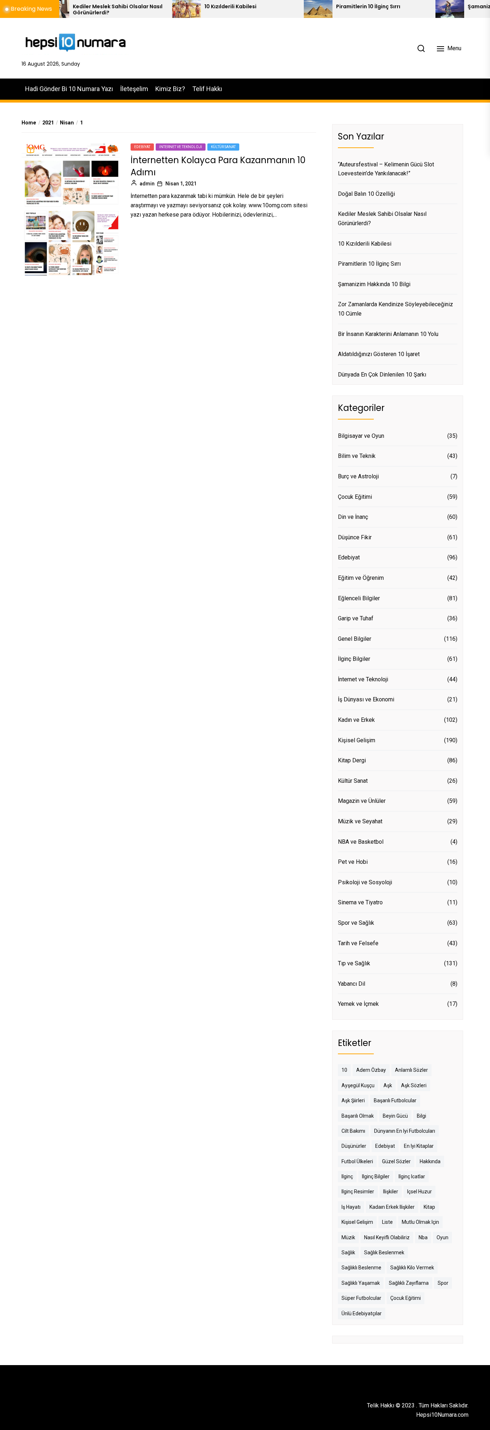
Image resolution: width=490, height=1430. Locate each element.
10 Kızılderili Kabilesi (199, 7)
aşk (387, 1085)
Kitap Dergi (352, 760)
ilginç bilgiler (376, 1176)
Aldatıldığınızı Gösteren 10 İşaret (379, 354)
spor (443, 1283)
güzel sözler (396, 1161)
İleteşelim (134, 89)
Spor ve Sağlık (356, 922)
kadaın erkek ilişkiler (392, 1207)
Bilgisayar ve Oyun (361, 435)
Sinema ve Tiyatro (360, 902)
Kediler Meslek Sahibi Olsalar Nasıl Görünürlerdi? (86, 10)
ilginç (347, 1176)
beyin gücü (395, 1116)
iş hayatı (351, 1207)
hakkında (430, 1161)
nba (423, 1237)
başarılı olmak (357, 1116)
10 (344, 1070)
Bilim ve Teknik (357, 456)
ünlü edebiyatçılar (361, 1313)
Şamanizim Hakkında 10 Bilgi (374, 284)
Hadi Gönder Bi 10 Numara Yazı (69, 89)
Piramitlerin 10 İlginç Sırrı (337, 7)
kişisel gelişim (357, 1222)
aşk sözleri (414, 1085)
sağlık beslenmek (384, 1252)
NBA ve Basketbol (360, 841)
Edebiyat (142, 147)
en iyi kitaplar (419, 1146)
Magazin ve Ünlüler (362, 800)
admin (147, 183)
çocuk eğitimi (405, 1298)
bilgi (421, 1116)
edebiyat (385, 1146)
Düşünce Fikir (355, 537)
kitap (429, 1207)
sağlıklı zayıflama (409, 1283)
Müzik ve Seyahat (360, 821)
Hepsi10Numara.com (442, 1414)
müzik (348, 1237)
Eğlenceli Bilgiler (359, 598)
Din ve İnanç (353, 516)
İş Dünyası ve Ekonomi (366, 699)
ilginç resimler (357, 1191)
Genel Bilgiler (354, 638)
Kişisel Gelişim (356, 740)
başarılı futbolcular (395, 1100)
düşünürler (353, 1146)
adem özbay (371, 1070)
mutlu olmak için (420, 1222)
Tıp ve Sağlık (354, 963)
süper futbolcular (361, 1298)
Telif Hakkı (207, 89)
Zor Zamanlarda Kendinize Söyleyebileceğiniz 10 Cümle (395, 309)
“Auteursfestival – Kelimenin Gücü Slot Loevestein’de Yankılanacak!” (386, 169)
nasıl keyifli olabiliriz (387, 1237)
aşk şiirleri (353, 1100)
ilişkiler (390, 1191)
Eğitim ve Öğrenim (361, 577)
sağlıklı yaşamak (360, 1283)
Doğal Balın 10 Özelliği (366, 193)
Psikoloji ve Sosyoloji (365, 882)
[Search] (421, 48)
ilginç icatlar (412, 1176)
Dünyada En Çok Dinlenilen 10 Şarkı (382, 374)
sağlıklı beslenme (361, 1267)
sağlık (348, 1252)
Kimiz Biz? (170, 89)
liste (387, 1222)
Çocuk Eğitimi (355, 496)
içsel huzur (419, 1191)
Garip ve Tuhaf (355, 618)
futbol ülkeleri (357, 1161)
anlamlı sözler (411, 1070)
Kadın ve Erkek (356, 719)
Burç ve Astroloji (358, 476)
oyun (442, 1237)
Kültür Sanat (223, 147)
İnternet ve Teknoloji (180, 147)
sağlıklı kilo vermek (412, 1267)
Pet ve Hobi (353, 861)
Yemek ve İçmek (358, 1003)
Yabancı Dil (351, 983)
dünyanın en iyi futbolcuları (404, 1131)
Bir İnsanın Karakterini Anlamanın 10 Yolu (388, 334)
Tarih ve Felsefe (358, 943)
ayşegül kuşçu (357, 1085)
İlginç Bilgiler (354, 658)
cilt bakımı (353, 1131)
